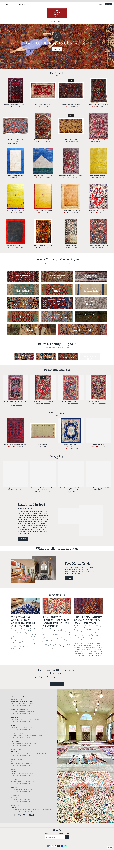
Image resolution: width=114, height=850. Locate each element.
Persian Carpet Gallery (53, 843)
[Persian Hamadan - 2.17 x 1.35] (71, 387)
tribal (98, 630)
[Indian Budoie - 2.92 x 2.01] (43, 196)
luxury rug (30, 639)
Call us (68, 578)
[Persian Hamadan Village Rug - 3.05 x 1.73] (15, 387)
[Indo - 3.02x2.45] (43, 430)
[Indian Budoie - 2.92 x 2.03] (15, 196)
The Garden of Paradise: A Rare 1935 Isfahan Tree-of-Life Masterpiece (56, 621)
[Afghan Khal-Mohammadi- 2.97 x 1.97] (15, 430)
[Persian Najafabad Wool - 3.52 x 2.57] (98, 196)
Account (100, 4)
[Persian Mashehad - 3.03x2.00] (98, 90)
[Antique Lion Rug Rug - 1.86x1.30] (98, 474)
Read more (22, 538)
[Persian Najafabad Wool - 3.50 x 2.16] (71, 161)
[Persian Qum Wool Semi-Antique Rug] (15, 474)
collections (60, 21)
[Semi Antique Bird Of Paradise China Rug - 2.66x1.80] (43, 474)
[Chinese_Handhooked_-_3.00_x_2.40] (71, 430)
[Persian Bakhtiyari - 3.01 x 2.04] (98, 231)
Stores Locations (34, 825)
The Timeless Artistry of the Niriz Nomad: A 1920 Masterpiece (88, 619)
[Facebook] (20, 4)
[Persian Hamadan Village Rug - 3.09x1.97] (15, 126)
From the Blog (57, 594)
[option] (57, 46)
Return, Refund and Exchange (48, 825)
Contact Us (24, 825)
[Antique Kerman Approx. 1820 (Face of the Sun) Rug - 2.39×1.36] (71, 474)
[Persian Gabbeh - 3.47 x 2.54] (71, 196)
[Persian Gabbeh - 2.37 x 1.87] (43, 161)
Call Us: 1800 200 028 (86, 825)
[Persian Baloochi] (71, 231)
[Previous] (2, 46)
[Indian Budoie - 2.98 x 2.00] (98, 161)
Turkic (97, 628)
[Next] (111, 46)
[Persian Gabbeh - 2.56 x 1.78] (15, 161)
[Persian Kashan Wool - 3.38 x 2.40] (98, 126)
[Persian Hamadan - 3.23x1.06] (43, 231)
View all (57, 75)
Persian (93, 655)
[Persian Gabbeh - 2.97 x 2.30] (15, 231)
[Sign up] (67, 837)
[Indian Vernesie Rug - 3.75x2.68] (43, 90)
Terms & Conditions (64, 825)
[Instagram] (25, 4)
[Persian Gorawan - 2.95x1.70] (43, 126)
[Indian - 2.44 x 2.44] (98, 430)
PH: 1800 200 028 (22, 815)
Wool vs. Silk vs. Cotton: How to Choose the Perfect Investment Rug (23, 621)
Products (53, 21)
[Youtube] (22, 4)
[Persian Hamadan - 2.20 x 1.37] (98, 387)
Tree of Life (57, 631)
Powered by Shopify (65, 843)
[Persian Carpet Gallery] (57, 13)
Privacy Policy (75, 825)
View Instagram (57, 684)
